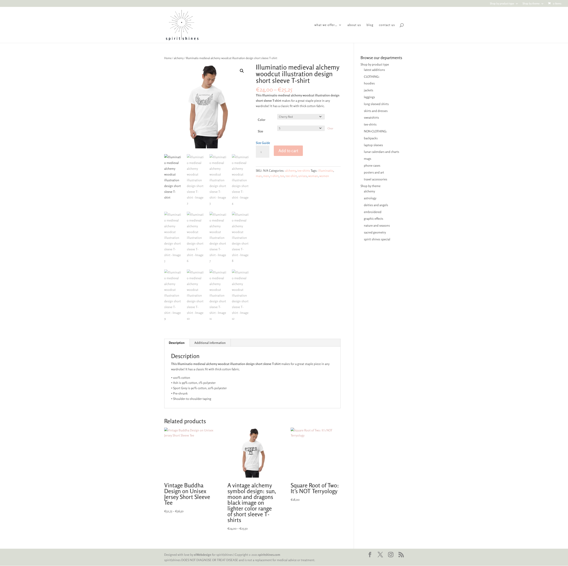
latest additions (374, 70)
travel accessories (375, 179)
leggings (369, 97)
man (259, 176)
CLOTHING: (372, 76)
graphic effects (373, 218)
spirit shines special (377, 239)
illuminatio (325, 170)
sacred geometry (375, 232)
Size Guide (263, 143)
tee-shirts (303, 170)
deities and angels (376, 205)
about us (354, 25)
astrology (370, 198)
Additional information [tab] (210, 343)
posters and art (374, 172)
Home (168, 58)
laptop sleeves (373, 145)
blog (370, 25)
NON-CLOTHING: (375, 131)
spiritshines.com (269, 554)
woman (313, 176)
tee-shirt (291, 176)
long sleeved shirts (376, 104)
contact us (387, 25)
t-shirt (274, 176)
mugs (367, 158)
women (324, 176)
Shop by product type (502, 3)
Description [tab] (177, 343)
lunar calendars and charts (381, 151)
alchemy (179, 58)
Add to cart (288, 150)
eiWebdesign (202, 554)
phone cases (372, 165)
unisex (302, 176)
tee (282, 176)
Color (261, 120)
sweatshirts (371, 117)
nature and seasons (377, 225)
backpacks (371, 138)
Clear (330, 128)
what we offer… (325, 25)
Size (260, 131)
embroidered (372, 212)
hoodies (369, 83)
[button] (242, 71)
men (266, 176)
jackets (368, 90)
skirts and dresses (376, 111)
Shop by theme (531, 3)
